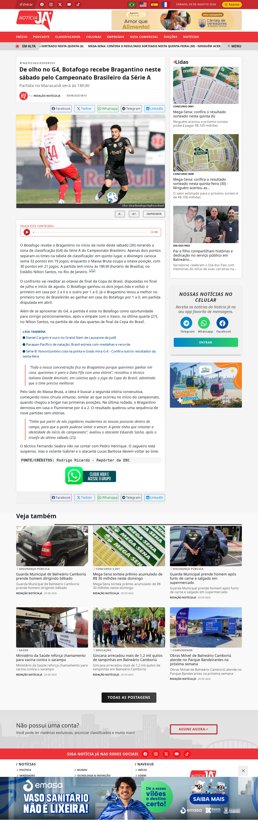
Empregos (115, 37)
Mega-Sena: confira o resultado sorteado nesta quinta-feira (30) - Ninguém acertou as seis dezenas (164, 46)
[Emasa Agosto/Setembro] (129, 798)
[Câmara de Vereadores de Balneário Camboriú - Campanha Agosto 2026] (176, 20)
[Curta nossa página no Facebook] (145, 754)
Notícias (191, 37)
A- (119, 214)
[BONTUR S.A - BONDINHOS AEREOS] (206, 384)
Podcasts (41, 37)
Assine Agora (192, 729)
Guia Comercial (144, 37)
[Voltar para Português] (131, 4)
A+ (134, 214)
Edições (171, 37)
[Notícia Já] (52, 20)
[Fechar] (243, 771)
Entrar (27, 4)
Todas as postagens (129, 697)
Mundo (81, 770)
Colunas (93, 37)
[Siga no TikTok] (78, 4)
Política (25, 770)
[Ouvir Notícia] (27, 232)
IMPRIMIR (154, 214)
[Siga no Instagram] (51, 4)
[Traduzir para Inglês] (143, 4)
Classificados (67, 37)
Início (21, 37)
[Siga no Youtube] (69, 4)
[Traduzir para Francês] (165, 4)
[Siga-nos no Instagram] (155, 754)
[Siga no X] (60, 4)
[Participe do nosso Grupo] (90, 476)
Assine (234, 4)
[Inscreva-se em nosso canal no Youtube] (176, 754)
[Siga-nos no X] (166, 754)
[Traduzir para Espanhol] (154, 4)
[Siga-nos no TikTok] (187, 754)
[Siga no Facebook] (42, 4)
